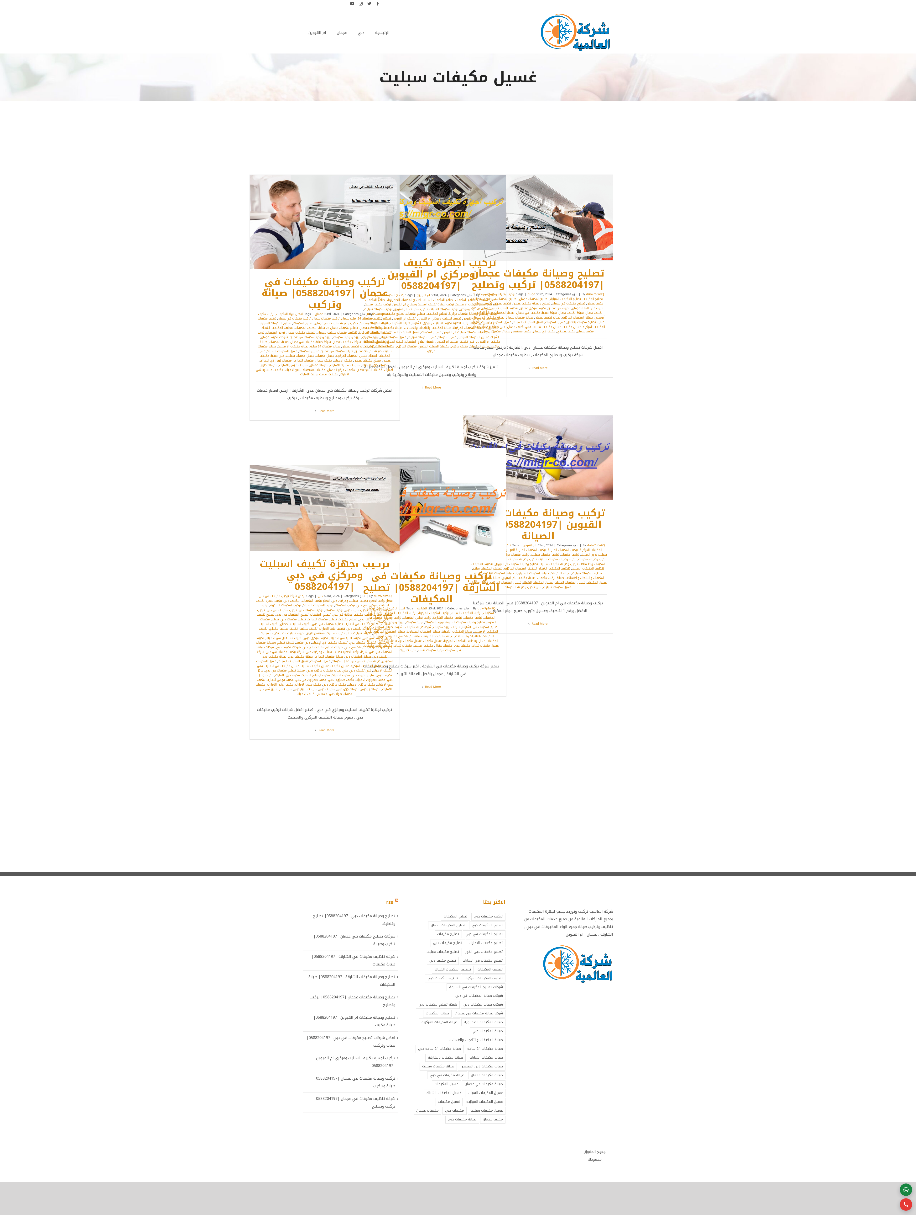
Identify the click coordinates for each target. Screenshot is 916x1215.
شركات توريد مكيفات (376, 342)
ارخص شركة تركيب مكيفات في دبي (282, 596)
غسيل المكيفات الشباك (538, 583)
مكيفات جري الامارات (375, 365)
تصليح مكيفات (415, 314)
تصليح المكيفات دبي (487, 925)
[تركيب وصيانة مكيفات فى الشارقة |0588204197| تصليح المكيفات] (431, 505)
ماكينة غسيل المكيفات (484, 346)
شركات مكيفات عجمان (347, 342)
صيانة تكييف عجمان (547, 317)
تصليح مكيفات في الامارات (361, 624)
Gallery (531, 217)
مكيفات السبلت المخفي (433, 346)
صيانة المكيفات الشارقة (457, 631)
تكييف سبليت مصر (293, 633)
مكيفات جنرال (444, 646)
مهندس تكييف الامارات (312, 694)
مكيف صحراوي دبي (341, 680)
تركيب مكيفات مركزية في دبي (352, 615)
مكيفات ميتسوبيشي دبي (275, 689)
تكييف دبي (354, 629)
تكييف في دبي (373, 638)
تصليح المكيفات (593, 299)
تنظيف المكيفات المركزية (375, 333)
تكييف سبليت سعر (358, 633)
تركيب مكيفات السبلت (443, 309)
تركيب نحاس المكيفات (417, 618)
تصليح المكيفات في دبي (292, 615)
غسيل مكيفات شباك (485, 646)
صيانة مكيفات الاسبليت (293, 346)
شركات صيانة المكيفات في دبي (479, 995)
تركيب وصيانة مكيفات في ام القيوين (513, 559)
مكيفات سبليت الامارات (345, 365)
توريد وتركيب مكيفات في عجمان (310, 337)
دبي (320, 596)
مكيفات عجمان (319, 365)
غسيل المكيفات (555, 322)
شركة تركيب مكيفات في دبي (285, 652)
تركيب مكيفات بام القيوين (411, 309)
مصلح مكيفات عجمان (367, 360)
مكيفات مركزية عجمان (341, 370)
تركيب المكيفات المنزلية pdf (528, 550)
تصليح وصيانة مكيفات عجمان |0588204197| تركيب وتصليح (544, 217)
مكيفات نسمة (427, 650)
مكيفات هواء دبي (341, 694)
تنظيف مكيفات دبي (362, 642)
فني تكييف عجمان (519, 327)
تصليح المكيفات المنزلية (565, 299)
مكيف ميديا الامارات (308, 684)
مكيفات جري (462, 646)
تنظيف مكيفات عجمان (300, 333)
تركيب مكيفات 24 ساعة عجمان (360, 318)
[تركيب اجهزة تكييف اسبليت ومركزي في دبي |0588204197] (325, 508)
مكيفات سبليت (423, 646)
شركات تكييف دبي (288, 647)
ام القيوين (423, 295)
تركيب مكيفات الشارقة (447, 618)
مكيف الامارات (343, 360)
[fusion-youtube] (352, 3)
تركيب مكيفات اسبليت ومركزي (480, 309)
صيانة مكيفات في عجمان (337, 351)
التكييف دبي (292, 601)
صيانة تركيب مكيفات (550, 578)
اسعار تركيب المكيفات (316, 601)
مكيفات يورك (407, 650)
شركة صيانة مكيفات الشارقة (413, 627)
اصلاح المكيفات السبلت (438, 300)
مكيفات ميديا (446, 650)
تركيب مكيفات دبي (310, 610)
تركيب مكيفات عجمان (325, 318)
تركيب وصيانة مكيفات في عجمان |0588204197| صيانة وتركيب (331, 221)
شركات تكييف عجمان (274, 337)
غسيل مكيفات (571, 327)
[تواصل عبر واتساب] (906, 1189)
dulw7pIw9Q (595, 294)
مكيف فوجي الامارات (280, 680)
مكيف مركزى (459, 346)
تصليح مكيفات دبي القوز (484, 952)
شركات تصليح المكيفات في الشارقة (476, 987)
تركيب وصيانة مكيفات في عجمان (336, 323)
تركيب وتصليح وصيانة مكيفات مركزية (473, 314)
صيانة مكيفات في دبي (365, 661)
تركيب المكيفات (345, 605)
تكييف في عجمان (559, 308)
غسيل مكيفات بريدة (408, 641)
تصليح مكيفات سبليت (443, 952)
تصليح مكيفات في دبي (327, 624)
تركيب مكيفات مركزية (515, 555)
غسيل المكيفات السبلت (528, 322)
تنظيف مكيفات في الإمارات (330, 642)
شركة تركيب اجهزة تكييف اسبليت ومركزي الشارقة (445, 323)
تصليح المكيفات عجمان (533, 299)
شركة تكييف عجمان (571, 313)
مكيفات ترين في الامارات (276, 360)
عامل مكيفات (340, 661)
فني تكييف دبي (360, 670)
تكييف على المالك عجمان (588, 308)
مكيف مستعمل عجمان (516, 331)
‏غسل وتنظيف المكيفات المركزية (464, 641)
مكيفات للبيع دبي (305, 689)
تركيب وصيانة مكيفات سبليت (557, 559)
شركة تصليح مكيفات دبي (438, 1004)
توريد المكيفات (275, 333)
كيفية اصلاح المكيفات (419, 342)
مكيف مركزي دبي (334, 684)
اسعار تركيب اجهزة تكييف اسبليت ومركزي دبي (362, 601)
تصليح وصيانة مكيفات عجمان (531, 303)
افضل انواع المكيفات (289, 314)
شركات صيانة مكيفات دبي (483, 1004)
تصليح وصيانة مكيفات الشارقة (465, 622)
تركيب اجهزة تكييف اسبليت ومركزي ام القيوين (423, 304)
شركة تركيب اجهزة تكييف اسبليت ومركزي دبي (336, 652)
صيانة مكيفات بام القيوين (519, 578)
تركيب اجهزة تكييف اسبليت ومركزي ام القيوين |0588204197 (437, 212)
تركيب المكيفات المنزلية (563, 550)
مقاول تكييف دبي (363, 675)
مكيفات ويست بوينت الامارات (319, 374)
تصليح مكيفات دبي (293, 619)
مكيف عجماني (566, 331)
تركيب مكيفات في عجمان (294, 318)
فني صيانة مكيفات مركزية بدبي (327, 670)
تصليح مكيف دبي (370, 619)
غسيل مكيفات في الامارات (282, 666)
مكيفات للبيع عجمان (369, 370)
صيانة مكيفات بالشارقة (438, 636)
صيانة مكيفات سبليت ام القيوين (464, 332)
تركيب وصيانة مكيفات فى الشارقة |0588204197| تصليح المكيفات (437, 505)
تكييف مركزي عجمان (533, 308)
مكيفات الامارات (303, 360)
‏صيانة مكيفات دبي (300, 657)
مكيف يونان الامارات (280, 684)
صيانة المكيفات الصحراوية (532, 573)
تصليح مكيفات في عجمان (568, 303)
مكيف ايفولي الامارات (316, 675)
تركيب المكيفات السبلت (466, 613)
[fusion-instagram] (361, 3)
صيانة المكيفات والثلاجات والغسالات (427, 328)
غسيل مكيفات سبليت (547, 327)
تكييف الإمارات (372, 629)
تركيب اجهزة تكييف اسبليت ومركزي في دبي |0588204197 (331, 507)
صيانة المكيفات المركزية (577, 317)
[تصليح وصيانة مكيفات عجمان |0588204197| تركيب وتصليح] (538, 217)
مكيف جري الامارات (287, 675)
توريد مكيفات (370, 337)
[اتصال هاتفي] (906, 1204)
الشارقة (422, 608)
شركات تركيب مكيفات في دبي (365, 647)
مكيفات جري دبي (348, 689)
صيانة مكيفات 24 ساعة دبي (439, 1048)
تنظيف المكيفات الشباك (277, 328)
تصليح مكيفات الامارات (322, 619)
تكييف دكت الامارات (332, 629)
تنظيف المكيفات (306, 328)
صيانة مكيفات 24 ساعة (325, 346)
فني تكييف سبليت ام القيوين (454, 342)
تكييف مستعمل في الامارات (284, 638)
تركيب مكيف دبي (356, 610)
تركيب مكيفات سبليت (545, 555)
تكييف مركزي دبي (316, 638)
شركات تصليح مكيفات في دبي (322, 647)
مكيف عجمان (585, 331)
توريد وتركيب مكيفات (346, 337)
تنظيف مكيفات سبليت (587, 573)
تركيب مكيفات (570, 555)
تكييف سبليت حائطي (283, 629)
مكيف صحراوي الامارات (370, 680)
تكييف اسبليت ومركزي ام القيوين (439, 318)
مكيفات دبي (327, 689)
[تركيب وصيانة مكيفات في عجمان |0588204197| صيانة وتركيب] (325, 222)
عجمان (531, 294)
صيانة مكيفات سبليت (438, 1066)
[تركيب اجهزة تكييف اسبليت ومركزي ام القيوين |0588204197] (431, 212)
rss (389, 902)
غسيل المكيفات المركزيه (473, 337)
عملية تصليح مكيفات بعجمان (585, 322)
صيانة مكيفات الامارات (328, 657)
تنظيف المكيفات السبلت (588, 568)
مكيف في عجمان (544, 331)
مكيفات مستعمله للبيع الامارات (305, 370)
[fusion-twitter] (369, 3)
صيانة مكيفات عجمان (519, 317)
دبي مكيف (303, 642)
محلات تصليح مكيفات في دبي (285, 670)
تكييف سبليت (308, 629)
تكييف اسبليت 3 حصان (295, 624)
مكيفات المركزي (406, 346)
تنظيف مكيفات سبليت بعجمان (337, 333)
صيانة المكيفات (279, 342)
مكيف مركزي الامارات (361, 684)
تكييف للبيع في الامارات (345, 638)
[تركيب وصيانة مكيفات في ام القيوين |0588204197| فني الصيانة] (538, 458)
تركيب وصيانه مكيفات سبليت (559, 564)
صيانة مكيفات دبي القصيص (482, 1066)
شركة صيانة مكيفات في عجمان (536, 313)
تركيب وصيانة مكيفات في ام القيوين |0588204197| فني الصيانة (544, 457)
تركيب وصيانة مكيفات (592, 559)
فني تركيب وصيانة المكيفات (523, 587)
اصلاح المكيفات (465, 300)
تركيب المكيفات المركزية (433, 613)
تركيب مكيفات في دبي (281, 610)
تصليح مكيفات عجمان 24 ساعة (338, 328)
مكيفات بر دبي (370, 689)
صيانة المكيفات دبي (358, 657)
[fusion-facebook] (378, 3)
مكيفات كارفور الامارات (293, 365)
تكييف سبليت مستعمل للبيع (326, 633)
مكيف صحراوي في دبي (311, 680)
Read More (539, 368)
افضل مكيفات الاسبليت (471, 304)
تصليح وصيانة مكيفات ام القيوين (516, 564)
